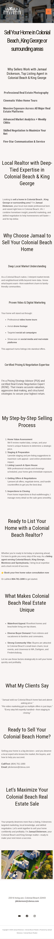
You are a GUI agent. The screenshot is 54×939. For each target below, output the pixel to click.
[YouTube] (19, 916)
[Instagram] (34, 916)
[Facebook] (27, 916)
